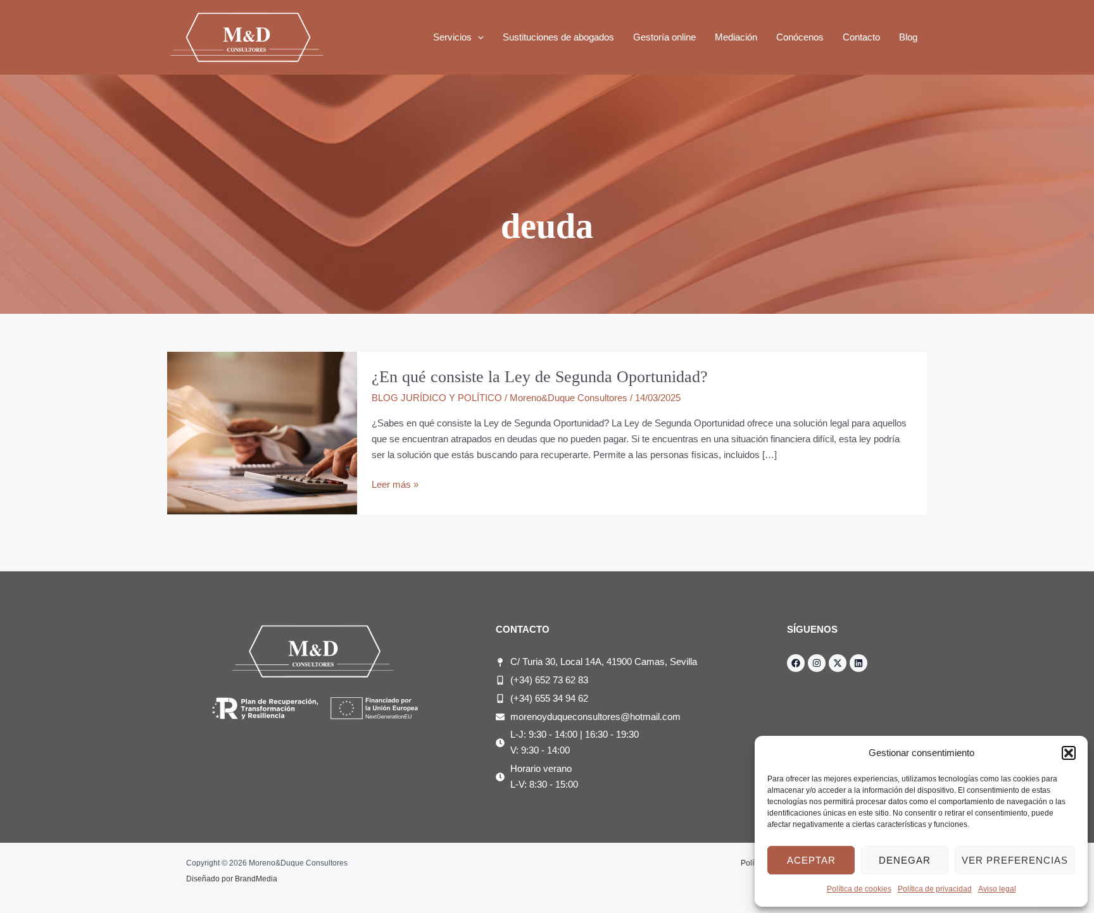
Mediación (736, 37)
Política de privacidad (935, 889)
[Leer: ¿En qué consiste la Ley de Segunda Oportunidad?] (262, 432)
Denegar (905, 860)
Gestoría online (664, 37)
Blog (908, 37)
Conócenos (800, 37)
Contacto (861, 37)
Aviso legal (997, 889)
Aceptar (811, 860)
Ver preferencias (1015, 860)
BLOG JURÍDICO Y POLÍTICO (437, 397)
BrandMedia (256, 878)
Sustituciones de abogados (558, 37)
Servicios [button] (452, 37)
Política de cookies (859, 889)
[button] (1068, 753)
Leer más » (395, 483)
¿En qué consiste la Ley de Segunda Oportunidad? (540, 377)
